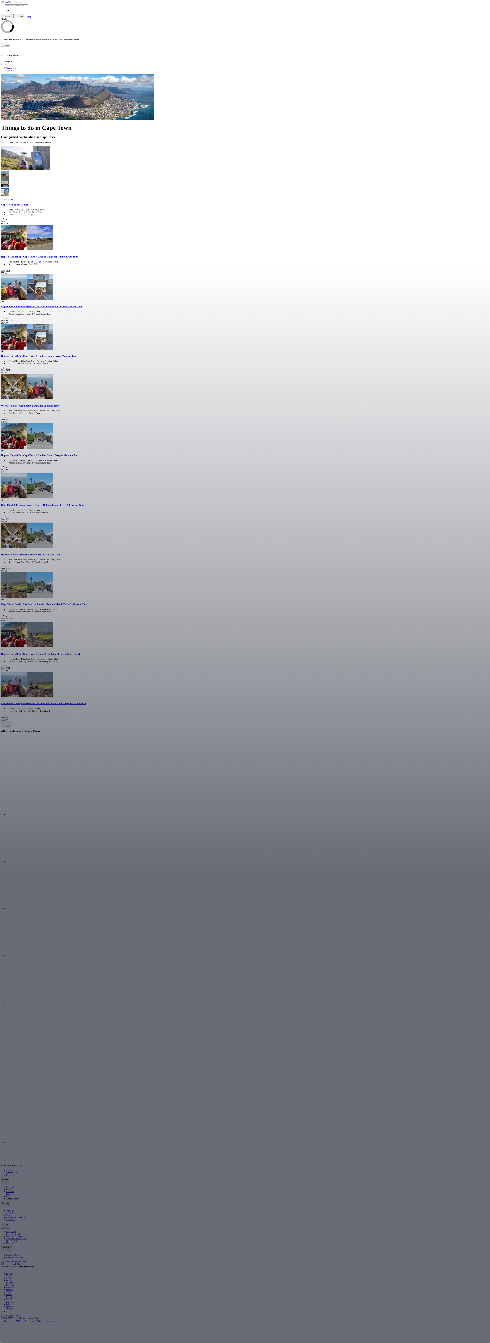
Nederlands (10, 1297)
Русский (9, 1306)
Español (9, 1287)
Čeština (9, 1278)
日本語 (9, 1299)
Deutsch (9, 1283)
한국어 (9, 1292)
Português (10, 1302)
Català (8, 1276)
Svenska (9, 1309)
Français (9, 1290)
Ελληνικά (10, 1285)
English (9, 1274)
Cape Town (11, 1170)
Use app (4, 64)
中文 (8, 1311)
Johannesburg (11, 1173)
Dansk (8, 1280)
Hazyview (10, 1175)
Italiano (9, 1295)
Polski (8, 1304)
